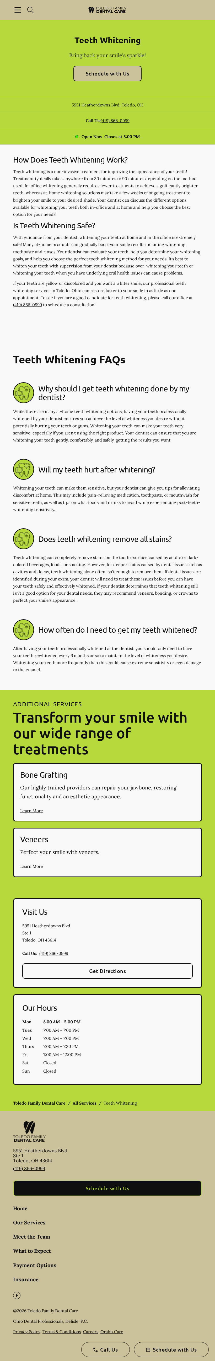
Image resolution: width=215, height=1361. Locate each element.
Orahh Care (111, 1331)
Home (20, 1208)
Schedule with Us (108, 73)
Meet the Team (31, 1236)
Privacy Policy (26, 1331)
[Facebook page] (16, 1295)
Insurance (26, 1279)
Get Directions (107, 970)
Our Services (29, 1222)
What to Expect (32, 1250)
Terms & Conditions (61, 1331)
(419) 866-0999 (115, 120)
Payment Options (34, 1265)
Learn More (31, 810)
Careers (90, 1331)
